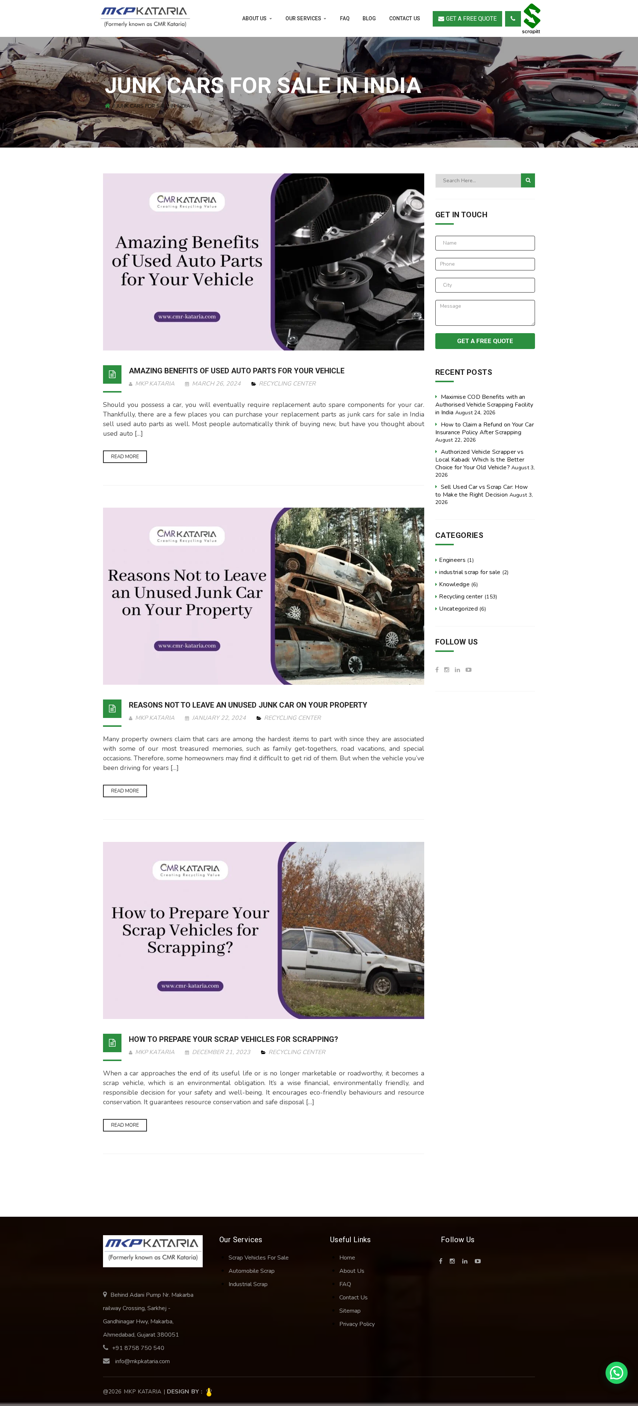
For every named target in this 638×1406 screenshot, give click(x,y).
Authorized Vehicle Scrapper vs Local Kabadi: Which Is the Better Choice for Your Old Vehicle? (479, 459)
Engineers (452, 560)
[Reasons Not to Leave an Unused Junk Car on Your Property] (263, 596)
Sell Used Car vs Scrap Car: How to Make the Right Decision (481, 491)
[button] (617, 1373)
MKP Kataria (154, 384)
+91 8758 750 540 (138, 1348)
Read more (125, 456)
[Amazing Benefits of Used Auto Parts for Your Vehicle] (263, 261)
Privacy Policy (357, 1324)
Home (347, 1258)
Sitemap (350, 1311)
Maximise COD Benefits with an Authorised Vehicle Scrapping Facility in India (484, 405)
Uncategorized (458, 609)
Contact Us (353, 1297)
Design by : (186, 1392)
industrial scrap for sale (469, 572)
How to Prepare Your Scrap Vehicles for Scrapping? (233, 1039)
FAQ (345, 1284)
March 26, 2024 (216, 384)
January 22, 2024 (219, 718)
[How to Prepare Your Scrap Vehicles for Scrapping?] (263, 930)
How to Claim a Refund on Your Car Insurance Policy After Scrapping (484, 428)
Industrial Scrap (248, 1284)
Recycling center (287, 384)
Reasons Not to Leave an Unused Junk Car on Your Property (248, 705)
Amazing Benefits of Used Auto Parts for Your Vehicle (236, 370)
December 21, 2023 (221, 1052)
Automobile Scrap (252, 1271)
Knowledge (454, 584)
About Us (351, 1271)
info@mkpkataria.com (142, 1361)
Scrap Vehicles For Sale (259, 1258)
